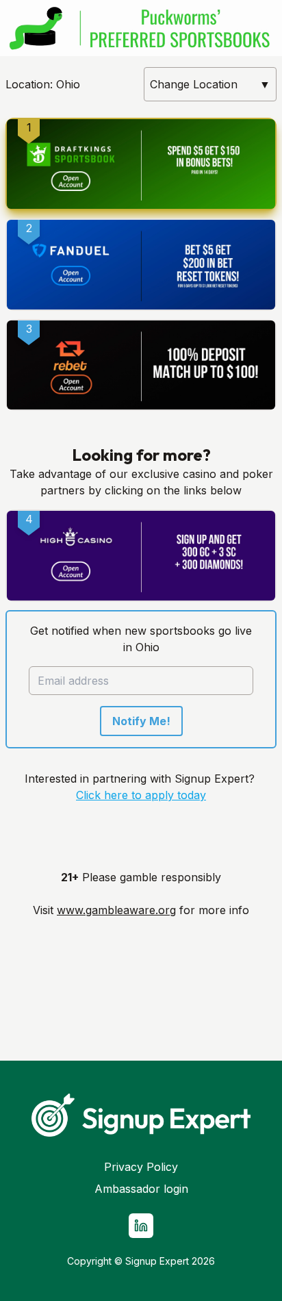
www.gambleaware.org (116, 910)
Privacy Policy (141, 1167)
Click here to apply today (141, 795)
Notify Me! (141, 721)
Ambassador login (141, 1189)
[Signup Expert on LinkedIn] (141, 1225)
